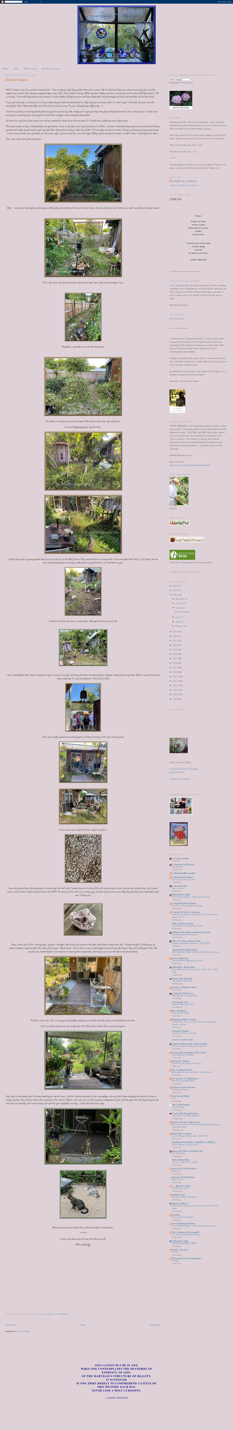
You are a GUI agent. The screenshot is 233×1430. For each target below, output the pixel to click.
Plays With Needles (181, 1104)
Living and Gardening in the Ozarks (189, 1052)
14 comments (61, 1314)
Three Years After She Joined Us (186, 1115)
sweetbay (176, 1214)
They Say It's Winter (180, 1013)
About (16, 68)
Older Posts (155, 1324)
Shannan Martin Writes (183, 1177)
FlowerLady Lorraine (184, 181)
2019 (175, 649)
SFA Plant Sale (178, 1153)
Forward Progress (16, 80)
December (180, 598)
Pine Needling (178, 1107)
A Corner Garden (180, 858)
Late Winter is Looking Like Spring (187, 925)
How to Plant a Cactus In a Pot (185, 1144)
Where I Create (30, 68)
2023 (175, 631)
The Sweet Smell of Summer (184, 1196)
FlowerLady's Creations (180, 778)
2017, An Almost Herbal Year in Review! (189, 1046)
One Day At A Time (51, 68)
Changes (175, 1260)
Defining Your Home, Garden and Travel (191, 932)
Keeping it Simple (180, 1030)
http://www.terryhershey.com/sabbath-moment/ (190, 465)
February (180, 626)
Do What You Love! (180, 1188)
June (178, 617)
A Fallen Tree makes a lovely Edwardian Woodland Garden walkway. (194, 1023)
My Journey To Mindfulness (185, 1078)
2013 (175, 676)
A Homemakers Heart (182, 877)
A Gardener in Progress (183, 864)
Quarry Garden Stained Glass (186, 1122)
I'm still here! (177, 866)
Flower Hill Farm (180, 958)
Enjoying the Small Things (184, 949)
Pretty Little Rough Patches (185, 1113)
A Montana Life (179, 885)
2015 (175, 667)
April (178, 621)
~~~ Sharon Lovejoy (181, 1185)
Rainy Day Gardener (181, 1133)
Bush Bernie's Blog (181, 894)
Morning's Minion (180, 1061)
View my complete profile (184, 185)
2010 (175, 689)
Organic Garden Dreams (183, 1087)
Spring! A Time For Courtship (185, 1162)
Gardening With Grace (183, 993)
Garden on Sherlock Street (184, 987)
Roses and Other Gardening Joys (187, 1151)
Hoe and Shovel (179, 1010)
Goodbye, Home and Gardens (184, 934)
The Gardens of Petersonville (185, 1232)
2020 (175, 645)
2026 (175, 585)
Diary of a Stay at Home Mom (186, 940)
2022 (175, 636)
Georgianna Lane (180, 1002)
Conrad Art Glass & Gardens (186, 912)
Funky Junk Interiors (182, 978)
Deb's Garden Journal (182, 923)
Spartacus (176, 1170)
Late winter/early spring (182, 1217)
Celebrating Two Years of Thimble (186, 1063)
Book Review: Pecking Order (184, 995)
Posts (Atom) (24, 1331)
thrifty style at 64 (180, 1249)
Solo (174, 1098)
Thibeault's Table (180, 1240)
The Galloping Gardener (183, 1223)
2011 (175, 685)
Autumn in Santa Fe (180, 1089)
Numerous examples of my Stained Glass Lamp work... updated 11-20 (195, 915)
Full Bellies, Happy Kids (183, 967)
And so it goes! (178, 888)
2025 (175, 590)
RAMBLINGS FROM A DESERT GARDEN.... (194, 1142)
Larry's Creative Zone (182, 1039)
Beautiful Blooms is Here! (183, 1004)
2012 (175, 680)
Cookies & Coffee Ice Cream (184, 1033)
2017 (175, 658)
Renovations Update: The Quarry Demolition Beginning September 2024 (196, 1125)
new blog (176, 285)
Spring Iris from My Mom (183, 1080)
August (179, 607)
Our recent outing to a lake (183, 879)
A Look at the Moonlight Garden (186, 1234)
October (179, 603)
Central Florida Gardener (184, 903)
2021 (175, 640)
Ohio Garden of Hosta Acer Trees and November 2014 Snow (195, 1207)
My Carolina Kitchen (182, 1069)
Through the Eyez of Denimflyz (186, 1258)
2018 (175, 654)
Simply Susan (178, 1194)
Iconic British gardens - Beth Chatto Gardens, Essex (194, 1225)
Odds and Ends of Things (183, 1054)
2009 (175, 694)
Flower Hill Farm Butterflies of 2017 (187, 960)
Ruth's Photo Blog (180, 1159)
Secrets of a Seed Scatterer (184, 1168)
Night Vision (177, 1179)
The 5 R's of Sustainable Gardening (187, 905)
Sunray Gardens (179, 1203)
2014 (175, 671)
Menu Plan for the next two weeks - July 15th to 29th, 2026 (195, 970)
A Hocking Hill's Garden (184, 873)
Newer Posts (11, 1324)
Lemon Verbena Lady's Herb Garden (189, 1043)
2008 (175, 698)
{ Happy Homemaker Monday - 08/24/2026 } (191, 943)
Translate (189, 82)
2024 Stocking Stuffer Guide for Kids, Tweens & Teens (195, 951)
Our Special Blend (180, 1096)
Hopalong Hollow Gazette (184, 1019)
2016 (175, 662)
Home (5, 68)
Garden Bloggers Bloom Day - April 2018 (190, 1135)
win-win (175, 1251)
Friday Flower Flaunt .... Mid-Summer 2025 (190, 896)
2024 (175, 594)
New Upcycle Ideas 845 (182, 980)
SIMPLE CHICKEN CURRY (184, 1243)
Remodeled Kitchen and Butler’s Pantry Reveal (192, 1072)
